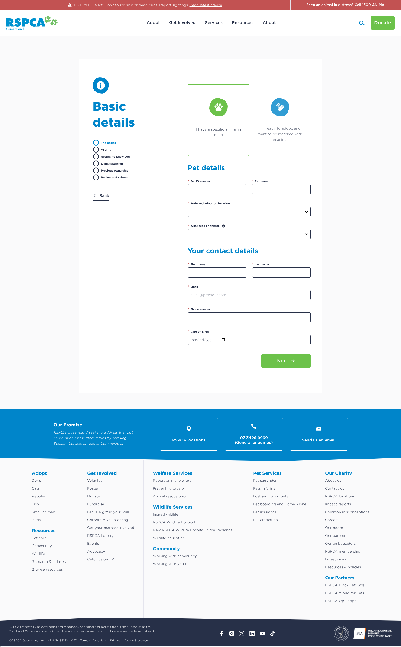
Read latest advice (206, 5)
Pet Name (260, 181)
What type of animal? (204, 226)
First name (196, 264)
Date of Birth (198, 331)
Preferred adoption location (209, 203)
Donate (382, 23)
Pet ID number (199, 181)
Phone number (199, 309)
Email (193, 286)
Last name (260, 264)
